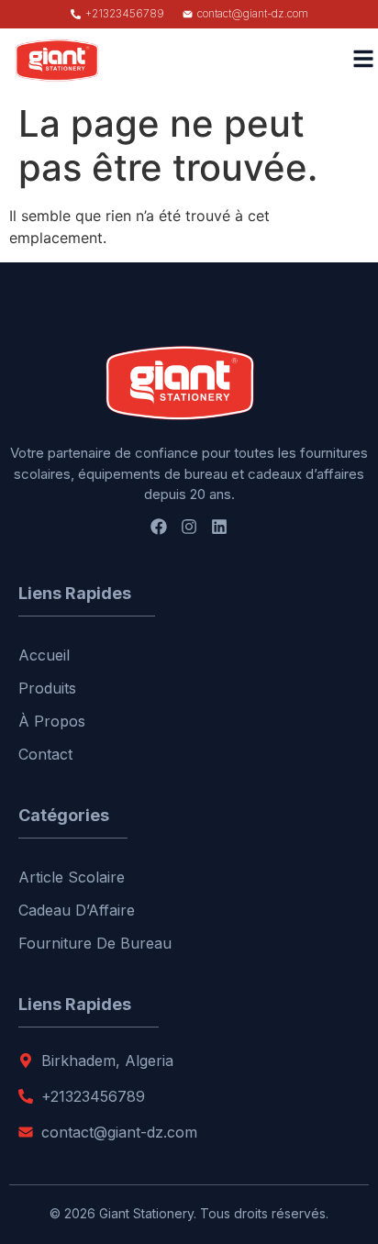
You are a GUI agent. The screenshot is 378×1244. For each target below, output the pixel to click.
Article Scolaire (71, 877)
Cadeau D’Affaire (76, 910)
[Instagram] (189, 526)
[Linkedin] (219, 526)
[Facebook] (158, 526)
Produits (47, 688)
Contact (45, 754)
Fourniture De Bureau (95, 943)
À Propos (51, 721)
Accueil (44, 655)
